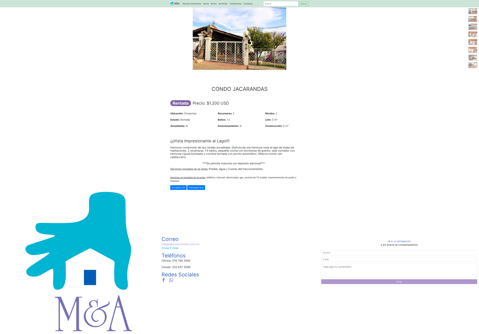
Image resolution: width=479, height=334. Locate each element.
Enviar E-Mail (170, 248)
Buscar (304, 3)
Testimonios (236, 3)
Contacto (248, 3)
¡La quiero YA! (178, 187)
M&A (176, 3)
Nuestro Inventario (192, 3)
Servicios (223, 3)
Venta (206, 3)
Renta (214, 3)
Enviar (399, 281)
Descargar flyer (196, 187)
